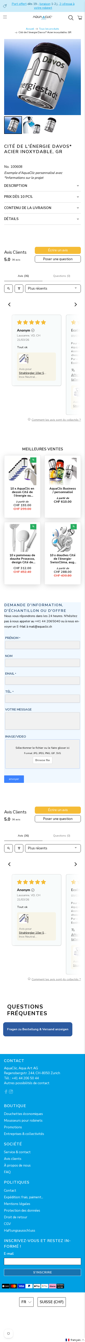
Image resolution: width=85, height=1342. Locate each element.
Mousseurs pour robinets (23, 1120)
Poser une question (58, 259)
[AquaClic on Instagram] (11, 1092)
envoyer (14, 779)
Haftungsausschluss (19, 1230)
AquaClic (47, 1313)
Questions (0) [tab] (61, 276)
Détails (11, 219)
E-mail (9, 1253)
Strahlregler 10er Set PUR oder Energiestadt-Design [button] (33, 373)
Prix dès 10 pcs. (18, 196)
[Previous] (10, 305)
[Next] (74, 305)
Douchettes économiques (23, 1114)
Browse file (42, 760)
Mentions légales (17, 1204)
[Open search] (8, 288)
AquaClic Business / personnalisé (62, 490)
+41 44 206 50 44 (25, 1078)
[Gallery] (42, 87)
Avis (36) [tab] (23, 276)
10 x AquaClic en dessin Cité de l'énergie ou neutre (22, 492)
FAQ (7, 1172)
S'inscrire (42, 1272)
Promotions (13, 1127)
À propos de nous (17, 1165)
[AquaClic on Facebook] (6, 1092)
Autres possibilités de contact (26, 1083)
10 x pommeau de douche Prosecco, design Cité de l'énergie (22, 558)
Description (15, 186)
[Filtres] (19, 288)
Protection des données (22, 1210)
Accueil (30, 29)
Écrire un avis (58, 250)
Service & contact (17, 1152)
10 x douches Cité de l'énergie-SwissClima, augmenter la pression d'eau (63, 558)
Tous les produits (49, 29)
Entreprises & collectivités (24, 1134)
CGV (7, 1224)
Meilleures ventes (42, 449)
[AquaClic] (42, 18)
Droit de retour (15, 1217)
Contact (10, 1190)
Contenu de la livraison (27, 208)
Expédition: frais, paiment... (23, 1197)
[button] (23, 359)
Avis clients (12, 1159)
